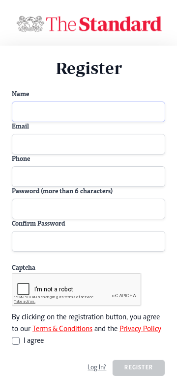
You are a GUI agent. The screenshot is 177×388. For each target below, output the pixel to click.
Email (20, 127)
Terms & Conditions (62, 329)
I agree (34, 341)
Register (138, 368)
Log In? (97, 367)
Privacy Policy (140, 329)
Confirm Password (38, 224)
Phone (21, 159)
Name (20, 94)
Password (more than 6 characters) (62, 191)
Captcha (23, 268)
